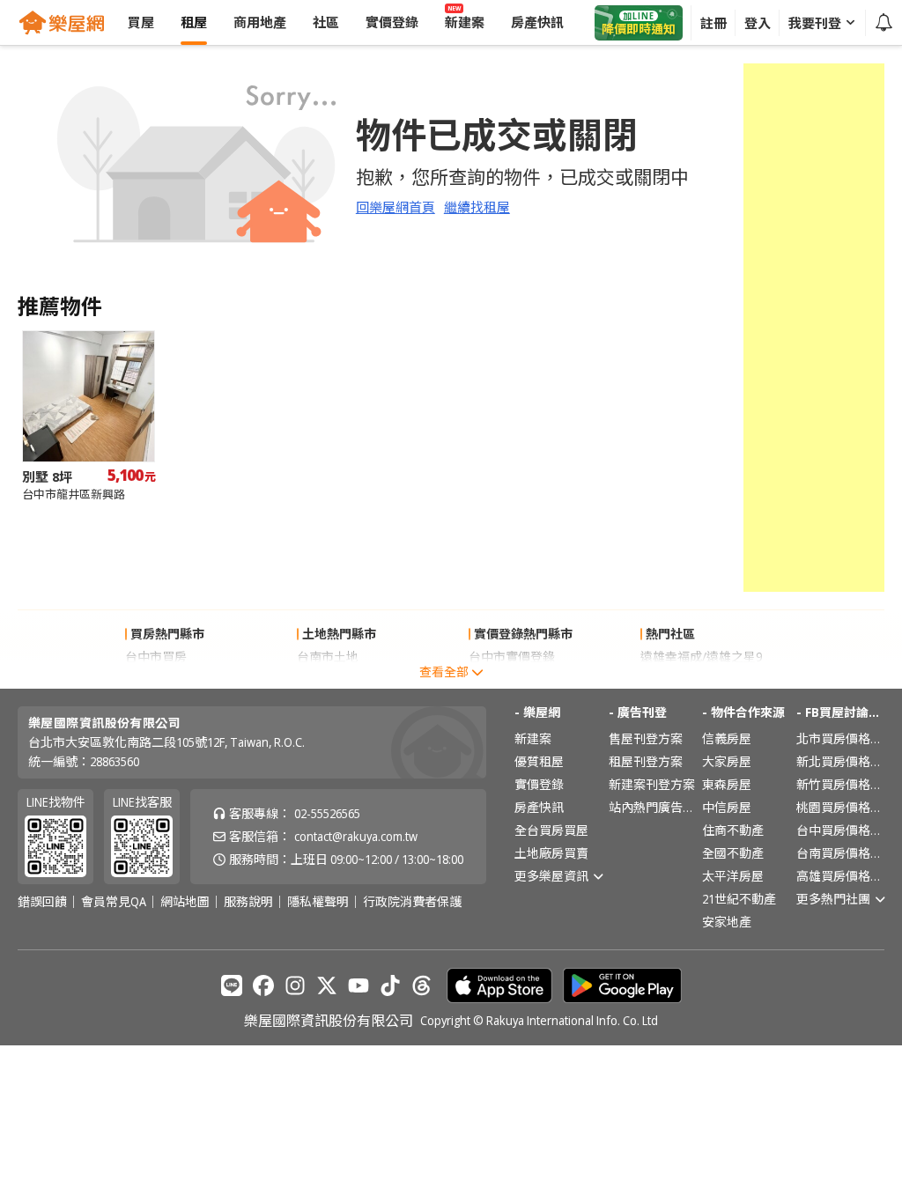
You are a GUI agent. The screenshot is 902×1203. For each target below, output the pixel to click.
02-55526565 (327, 813)
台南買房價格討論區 (840, 853)
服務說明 (248, 902)
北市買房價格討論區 (840, 738)
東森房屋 (726, 784)
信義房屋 (726, 738)
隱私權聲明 (318, 902)
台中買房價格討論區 (840, 830)
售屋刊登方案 (646, 738)
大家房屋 (726, 761)
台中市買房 (156, 656)
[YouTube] (358, 985)
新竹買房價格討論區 (840, 784)
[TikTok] (390, 985)
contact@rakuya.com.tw (356, 836)
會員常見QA (113, 902)
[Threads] (422, 985)
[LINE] (231, 985)
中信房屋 (726, 807)
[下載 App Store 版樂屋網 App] (499, 985)
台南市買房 (156, 679)
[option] (88, 416)
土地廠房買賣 (551, 853)
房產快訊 (539, 807)
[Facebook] (263, 985)
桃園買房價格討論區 (840, 807)
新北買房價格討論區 (840, 761)
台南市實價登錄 (512, 679)
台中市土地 (328, 679)
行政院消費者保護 (412, 902)
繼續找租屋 (477, 207)
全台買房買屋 (551, 830)
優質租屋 (539, 761)
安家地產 (726, 921)
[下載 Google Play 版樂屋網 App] (622, 985)
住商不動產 (733, 830)
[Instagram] (295, 985)
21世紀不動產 (739, 898)
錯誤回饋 (42, 902)
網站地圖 (185, 902)
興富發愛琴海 (677, 679)
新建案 (532, 738)
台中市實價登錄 (512, 656)
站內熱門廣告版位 (653, 807)
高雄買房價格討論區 (840, 875)
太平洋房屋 (733, 875)
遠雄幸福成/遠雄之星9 (701, 656)
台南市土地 (328, 656)
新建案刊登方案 (652, 784)
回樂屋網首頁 (395, 207)
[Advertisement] (813, 327)
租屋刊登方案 (646, 761)
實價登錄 (539, 784)
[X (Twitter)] (326, 985)
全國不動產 (733, 853)
